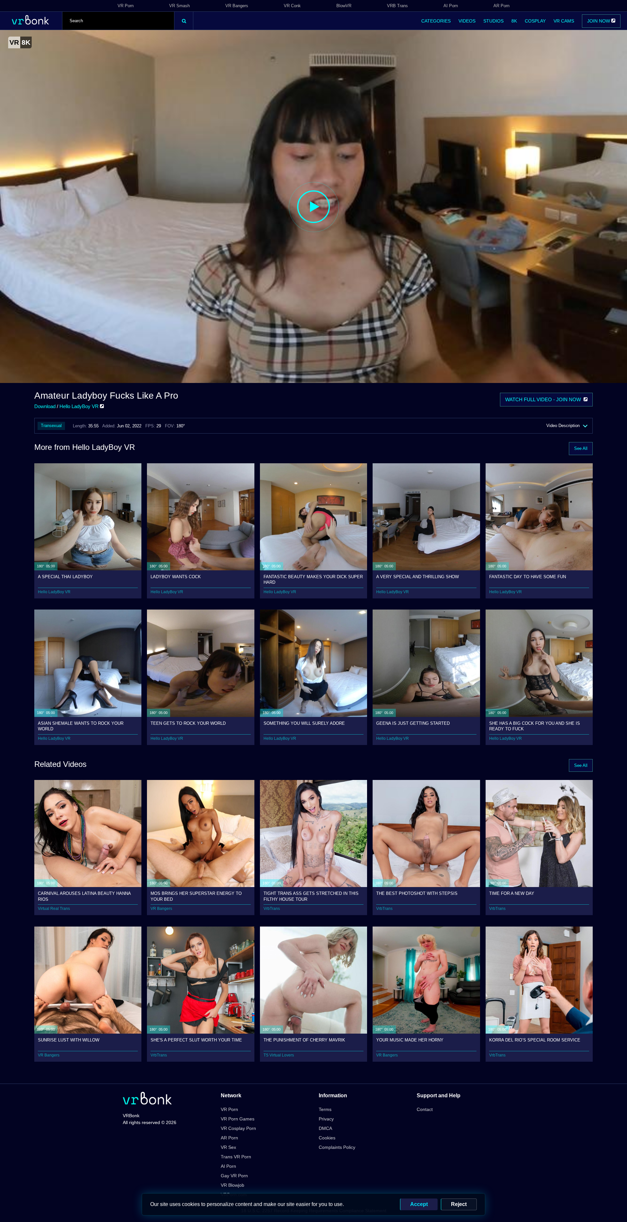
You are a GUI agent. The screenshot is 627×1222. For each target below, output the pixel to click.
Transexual (51, 425)
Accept (419, 1204)
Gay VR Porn (234, 1175)
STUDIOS (493, 21)
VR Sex (228, 1147)
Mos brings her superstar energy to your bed (196, 896)
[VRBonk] (147, 1099)
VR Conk (292, 5)
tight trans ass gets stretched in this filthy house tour (311, 896)
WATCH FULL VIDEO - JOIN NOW (544, 399)
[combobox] (118, 21)
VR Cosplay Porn (238, 1128)
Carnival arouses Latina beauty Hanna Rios (84, 896)
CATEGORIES (436, 21)
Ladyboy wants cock (176, 576)
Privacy (326, 1118)
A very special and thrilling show (417, 576)
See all (580, 448)
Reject (459, 1204)
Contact (425, 1109)
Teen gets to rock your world (188, 723)
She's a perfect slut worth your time (196, 1040)
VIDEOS (466, 21)
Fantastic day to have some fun (527, 576)
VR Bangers (236, 5)
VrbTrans (272, 908)
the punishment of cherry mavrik (304, 1040)
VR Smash (179, 5)
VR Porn (126, 5)
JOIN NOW (599, 21)
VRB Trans (397, 5)
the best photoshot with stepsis (417, 893)
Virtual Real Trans (54, 908)
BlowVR (343, 5)
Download (45, 406)
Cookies (327, 1137)
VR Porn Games (237, 1118)
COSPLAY (535, 21)
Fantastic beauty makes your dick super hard (313, 579)
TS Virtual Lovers (279, 1055)
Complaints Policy (337, 1147)
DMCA (325, 1128)
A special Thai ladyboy (65, 576)
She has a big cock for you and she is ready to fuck (534, 726)
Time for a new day (511, 893)
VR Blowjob (232, 1185)
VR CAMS (564, 21)
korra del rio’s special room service (534, 1040)
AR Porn (501, 5)
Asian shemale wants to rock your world (80, 726)
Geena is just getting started (413, 723)
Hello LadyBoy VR (79, 406)
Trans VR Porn (236, 1156)
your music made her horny (409, 1040)
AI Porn (450, 5)
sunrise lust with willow (68, 1040)
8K (514, 21)
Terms (325, 1109)
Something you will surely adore (304, 723)
